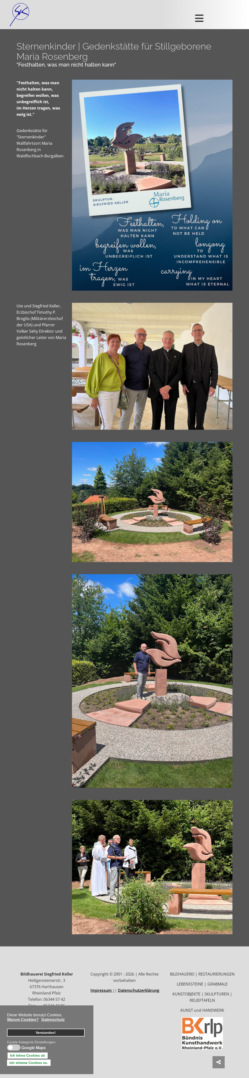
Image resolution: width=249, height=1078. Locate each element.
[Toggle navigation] (197, 14)
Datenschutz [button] (53, 1020)
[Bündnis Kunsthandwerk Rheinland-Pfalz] (202, 1033)
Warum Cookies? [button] (23, 1020)
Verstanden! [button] (46, 1033)
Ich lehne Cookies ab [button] (27, 1055)
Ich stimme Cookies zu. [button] (28, 1063)
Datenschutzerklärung (138, 990)
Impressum (101, 990)
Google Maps (33, 1048)
